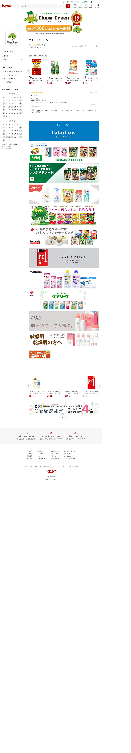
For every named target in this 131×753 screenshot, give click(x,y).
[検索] (68, 11)
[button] (95, 7)
